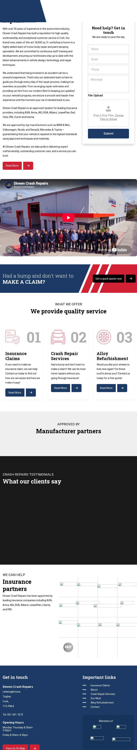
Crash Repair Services (103, 694)
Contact (95, 706)
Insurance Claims (100, 685)
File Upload (95, 95)
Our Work (96, 698)
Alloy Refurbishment (102, 702)
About (94, 689)
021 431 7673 (15, 714)
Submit (108, 133)
